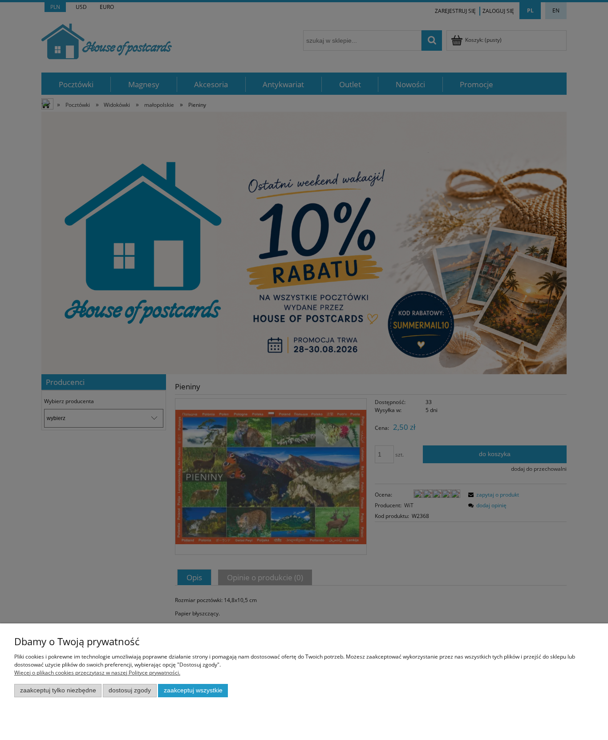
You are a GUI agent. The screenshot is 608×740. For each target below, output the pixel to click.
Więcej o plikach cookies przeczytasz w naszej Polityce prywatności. (97, 672)
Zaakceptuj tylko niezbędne (58, 690)
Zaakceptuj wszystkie (193, 690)
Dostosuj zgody (130, 690)
